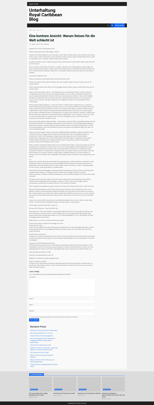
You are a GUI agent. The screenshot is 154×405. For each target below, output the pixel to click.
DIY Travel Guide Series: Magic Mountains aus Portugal (40, 384)
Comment (32, 277)
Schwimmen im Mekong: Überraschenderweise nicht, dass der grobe (113, 384)
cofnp (33, 44)
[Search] (108, 25)
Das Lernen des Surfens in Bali (39, 352)
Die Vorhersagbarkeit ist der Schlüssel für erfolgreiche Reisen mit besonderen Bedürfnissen (42, 340)
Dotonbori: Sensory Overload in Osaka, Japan (43, 330)
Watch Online (119, 25)
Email (31, 305)
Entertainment (34, 389)
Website (31, 311)
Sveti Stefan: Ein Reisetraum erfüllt (40, 345)
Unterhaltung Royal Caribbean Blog (45, 15)
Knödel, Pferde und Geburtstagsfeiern (41, 336)
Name (31, 298)
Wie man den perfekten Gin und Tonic (41, 333)
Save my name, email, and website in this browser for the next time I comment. (54, 317)
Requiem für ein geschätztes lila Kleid (89, 384)
